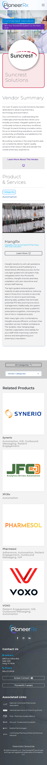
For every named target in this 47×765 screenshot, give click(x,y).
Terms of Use (29, 746)
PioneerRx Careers (23, 685)
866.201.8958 (8, 671)
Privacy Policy (18, 746)
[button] (43, 5)
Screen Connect (23, 678)
